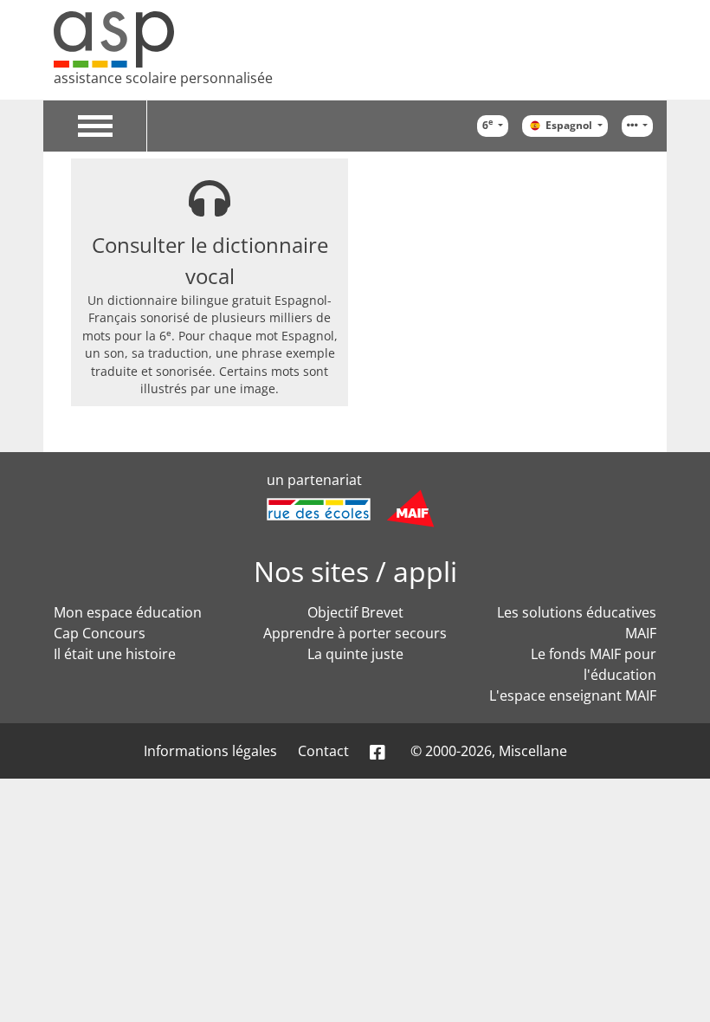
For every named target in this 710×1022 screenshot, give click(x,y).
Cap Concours (99, 633)
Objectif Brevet (355, 612)
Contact (323, 750)
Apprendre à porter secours (355, 633)
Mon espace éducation (128, 612)
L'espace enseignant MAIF (572, 695)
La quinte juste (355, 653)
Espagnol (570, 125)
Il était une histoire (115, 653)
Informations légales (210, 750)
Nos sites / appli (355, 571)
